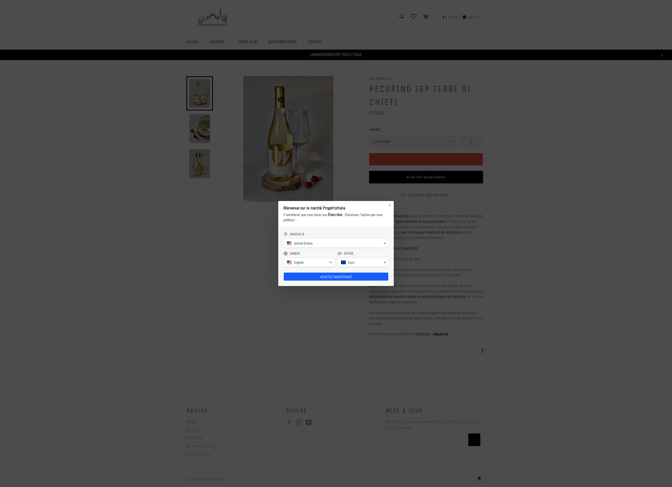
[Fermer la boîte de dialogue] (390, 205)
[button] (336, 243)
